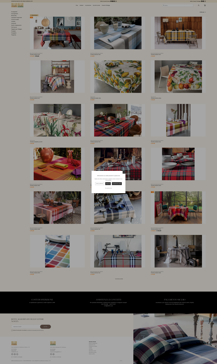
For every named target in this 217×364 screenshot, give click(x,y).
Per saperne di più (108, 188)
